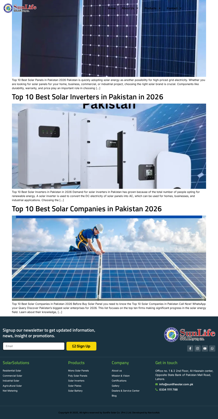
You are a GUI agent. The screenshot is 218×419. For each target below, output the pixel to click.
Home (112, 8)
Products (151, 8)
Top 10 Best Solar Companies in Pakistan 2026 (87, 208)
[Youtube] (205, 348)
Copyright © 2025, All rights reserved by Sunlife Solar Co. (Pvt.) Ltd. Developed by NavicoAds (109, 412)
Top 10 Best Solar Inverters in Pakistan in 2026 (87, 96)
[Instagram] (197, 348)
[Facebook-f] (190, 348)
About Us (128, 8)
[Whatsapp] (212, 348)
